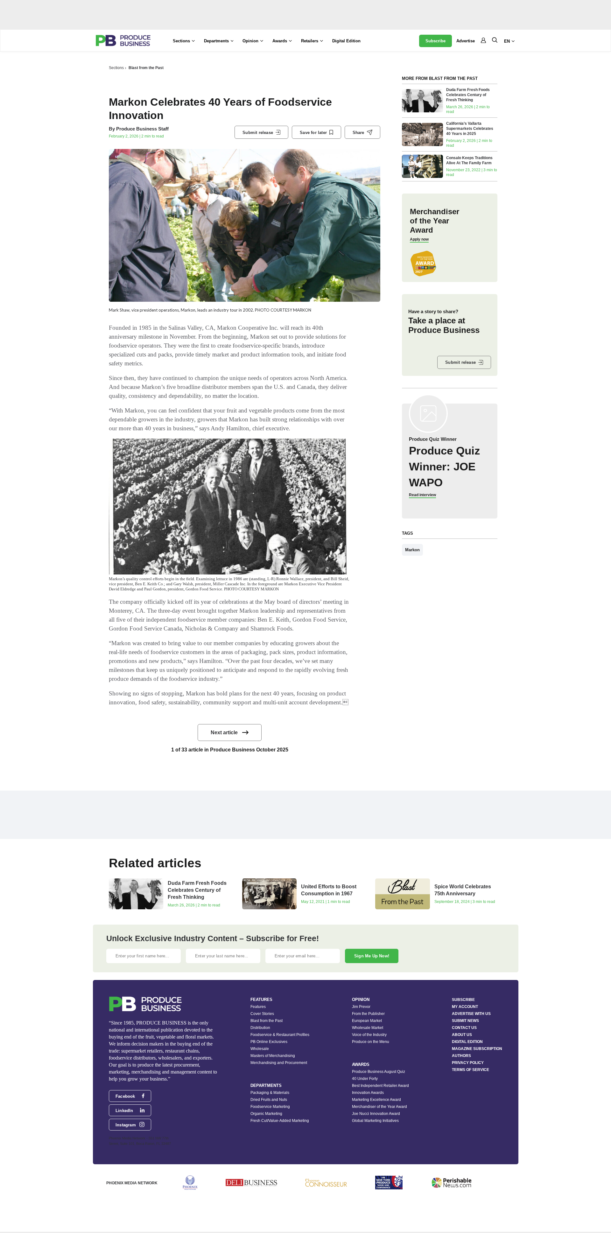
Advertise (465, 41)
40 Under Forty (365, 1078)
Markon (412, 549)
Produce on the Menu (370, 1041)
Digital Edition (346, 41)
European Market (367, 1020)
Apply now (419, 239)
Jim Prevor (361, 1006)
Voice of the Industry (369, 1034)
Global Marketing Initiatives (375, 1120)
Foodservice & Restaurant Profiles (279, 1034)
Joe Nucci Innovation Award (376, 1113)
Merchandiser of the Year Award (379, 1106)
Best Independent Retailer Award (380, 1085)
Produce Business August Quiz (378, 1071)
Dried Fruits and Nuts (268, 1099)
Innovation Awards (368, 1092)
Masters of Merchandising (272, 1055)
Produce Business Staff (142, 128)
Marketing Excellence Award (376, 1099)
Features (258, 1006)
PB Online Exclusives (268, 1041)
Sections (116, 68)
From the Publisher (368, 1013)
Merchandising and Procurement (278, 1062)
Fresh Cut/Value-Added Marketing (279, 1120)
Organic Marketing (266, 1113)
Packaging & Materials (269, 1092)
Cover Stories (262, 1013)
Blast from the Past (146, 68)
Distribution (260, 1027)
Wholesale (259, 1048)
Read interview (422, 495)
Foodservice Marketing (270, 1106)
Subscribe (435, 41)
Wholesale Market (367, 1027)
